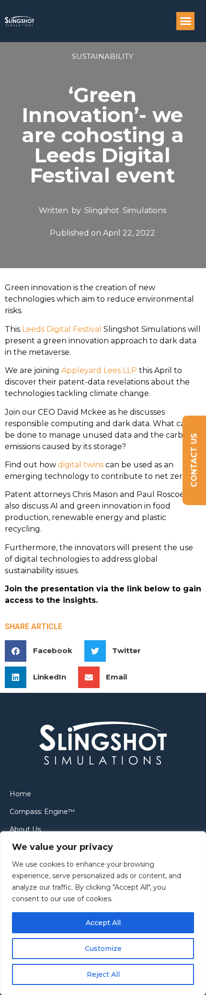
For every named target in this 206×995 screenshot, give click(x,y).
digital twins (80, 464)
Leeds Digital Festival (62, 329)
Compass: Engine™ (42, 811)
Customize (103, 948)
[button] (185, 21)
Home (20, 794)
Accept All (103, 922)
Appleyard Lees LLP (99, 370)
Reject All (103, 974)
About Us (25, 829)
